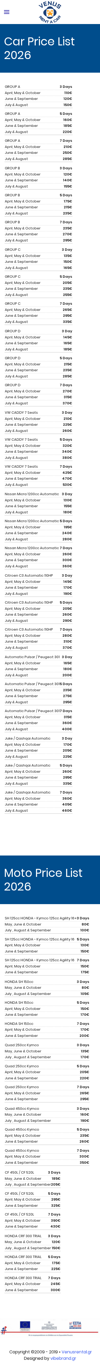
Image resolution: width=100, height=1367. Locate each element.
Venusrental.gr (77, 1352)
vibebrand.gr (63, 1358)
